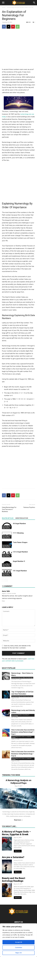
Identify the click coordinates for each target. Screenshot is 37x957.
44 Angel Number (19, 523)
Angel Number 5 (19, 561)
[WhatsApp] (18, 27)
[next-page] (6, 580)
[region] (18, 940)
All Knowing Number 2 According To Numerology (20, 715)
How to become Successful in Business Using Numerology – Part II (22, 754)
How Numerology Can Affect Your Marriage (22, 677)
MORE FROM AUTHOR (21, 518)
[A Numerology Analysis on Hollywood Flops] (18, 798)
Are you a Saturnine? (13, 857)
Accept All (18, 942)
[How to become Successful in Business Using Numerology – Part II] (6, 754)
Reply (3, 601)
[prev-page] (3, 580)
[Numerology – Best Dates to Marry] (6, 676)
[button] (3, 2)
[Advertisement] (18, 49)
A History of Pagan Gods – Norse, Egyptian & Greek (16, 833)
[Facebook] (4, 27)
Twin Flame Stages (20, 542)
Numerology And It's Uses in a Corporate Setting (21, 737)
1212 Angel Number (20, 552)
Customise (18, 947)
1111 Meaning (18, 533)
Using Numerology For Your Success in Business (9, 509)
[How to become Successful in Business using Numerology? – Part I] (6, 733)
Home (3, 7)
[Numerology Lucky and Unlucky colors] (6, 713)
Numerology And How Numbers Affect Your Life (20, 7)
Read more (17, 820)
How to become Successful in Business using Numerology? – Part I (23, 732)
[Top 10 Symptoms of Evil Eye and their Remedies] (6, 694)
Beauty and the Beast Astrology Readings (13, 879)
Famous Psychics (29, 507)
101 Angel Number (20, 571)
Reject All (18, 953)
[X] (8, 27)
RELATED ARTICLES (7, 518)
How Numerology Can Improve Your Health (22, 696)
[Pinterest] (13, 27)
